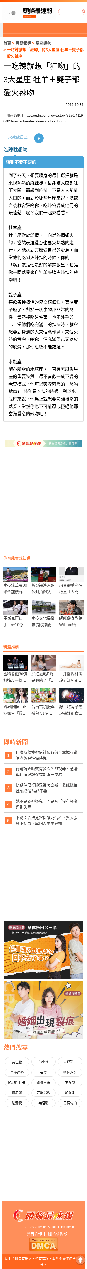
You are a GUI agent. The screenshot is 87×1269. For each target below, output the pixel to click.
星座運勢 (43, 43)
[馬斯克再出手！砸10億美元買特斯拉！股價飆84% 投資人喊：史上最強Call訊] (15, 607)
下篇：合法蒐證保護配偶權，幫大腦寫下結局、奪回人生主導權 (47, 821)
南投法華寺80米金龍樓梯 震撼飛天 (15, 592)
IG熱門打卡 (16, 1083)
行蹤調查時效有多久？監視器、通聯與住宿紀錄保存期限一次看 (47, 772)
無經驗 (43, 1103)
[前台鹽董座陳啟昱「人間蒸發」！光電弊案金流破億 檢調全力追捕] (71, 574)
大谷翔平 (70, 1061)
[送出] (83, 12)
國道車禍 (43, 1083)
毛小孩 (43, 1061)
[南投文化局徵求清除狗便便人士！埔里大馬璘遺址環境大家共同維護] (43, 607)
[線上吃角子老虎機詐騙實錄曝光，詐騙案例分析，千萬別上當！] (71, 695)
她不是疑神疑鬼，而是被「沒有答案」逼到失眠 (48, 804)
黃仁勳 (17, 1062)
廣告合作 (34, 1234)
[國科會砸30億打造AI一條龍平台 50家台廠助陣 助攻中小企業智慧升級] (15, 663)
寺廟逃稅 (43, 1093)
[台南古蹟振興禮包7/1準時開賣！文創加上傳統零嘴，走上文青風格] (43, 695)
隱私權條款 (57, 1234)
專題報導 (23, 43)
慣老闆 (17, 1093)
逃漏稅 (17, 1103)
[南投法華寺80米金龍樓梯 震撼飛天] (15, 574)
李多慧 (70, 1083)
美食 (43, 1072)
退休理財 (70, 1072)
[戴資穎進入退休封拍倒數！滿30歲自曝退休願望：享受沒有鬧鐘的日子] (43, 574)
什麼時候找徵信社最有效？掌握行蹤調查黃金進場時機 (47, 755)
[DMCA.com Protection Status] (43, 1244)
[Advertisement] (43, 505)
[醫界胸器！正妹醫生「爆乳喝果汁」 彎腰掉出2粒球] (15, 695)
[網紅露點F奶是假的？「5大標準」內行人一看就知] (43, 663)
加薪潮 (70, 1093)
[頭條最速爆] (29, 12)
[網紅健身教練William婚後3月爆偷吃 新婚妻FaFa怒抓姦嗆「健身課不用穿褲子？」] (71, 607)
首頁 (7, 43)
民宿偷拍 (70, 1103)
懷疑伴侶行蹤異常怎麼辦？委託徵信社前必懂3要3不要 (47, 788)
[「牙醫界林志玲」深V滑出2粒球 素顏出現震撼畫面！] (71, 663)
